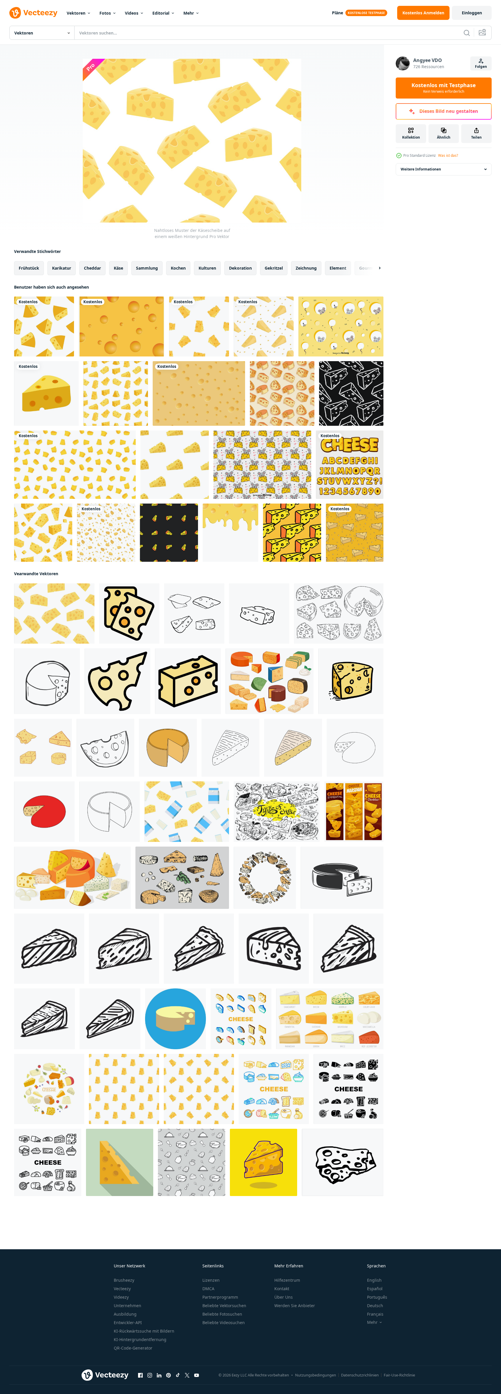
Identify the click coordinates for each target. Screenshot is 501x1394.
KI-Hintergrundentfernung (140, 1339)
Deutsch (375, 1305)
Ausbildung (125, 1314)
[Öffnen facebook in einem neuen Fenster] (140, 1375)
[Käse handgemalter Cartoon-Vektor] (43, 748)
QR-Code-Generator (133, 1348)
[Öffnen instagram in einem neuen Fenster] (149, 1375)
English (374, 1280)
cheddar (92, 268)
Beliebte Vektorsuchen (224, 1305)
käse (118, 268)
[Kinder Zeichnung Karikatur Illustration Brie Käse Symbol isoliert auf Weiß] (293, 748)
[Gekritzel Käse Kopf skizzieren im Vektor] (47, 681)
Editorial (160, 13)
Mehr (188, 13)
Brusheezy (124, 1280)
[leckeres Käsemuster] (282, 393)
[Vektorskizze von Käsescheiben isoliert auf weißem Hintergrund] (342, 1162)
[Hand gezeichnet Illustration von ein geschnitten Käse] (49, 949)
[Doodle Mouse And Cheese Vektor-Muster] (262, 464)
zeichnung (306, 268)
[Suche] (466, 32)
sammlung (147, 268)
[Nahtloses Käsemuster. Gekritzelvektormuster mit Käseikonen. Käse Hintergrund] (351, 393)
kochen (178, 268)
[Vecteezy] (33, 13)
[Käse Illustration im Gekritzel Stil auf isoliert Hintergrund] (350, 681)
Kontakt (281, 1288)
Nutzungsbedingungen (315, 1375)
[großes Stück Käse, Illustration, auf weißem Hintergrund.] (175, 1018)
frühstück (29, 268)
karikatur (61, 268)
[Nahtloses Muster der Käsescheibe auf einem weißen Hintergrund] (54, 613)
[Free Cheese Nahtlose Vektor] (199, 393)
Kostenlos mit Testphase (444, 88)
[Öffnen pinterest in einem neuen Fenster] (168, 1375)
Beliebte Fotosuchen (222, 1314)
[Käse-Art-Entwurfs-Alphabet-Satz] (349, 464)
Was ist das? (448, 155)
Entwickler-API (128, 1322)
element (338, 268)
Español (375, 1288)
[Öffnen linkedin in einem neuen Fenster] (159, 1375)
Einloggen (472, 12)
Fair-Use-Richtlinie (399, 1375)
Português (377, 1297)
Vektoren (76, 13)
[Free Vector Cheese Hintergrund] (121, 326)
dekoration (240, 268)
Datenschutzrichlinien (360, 1375)
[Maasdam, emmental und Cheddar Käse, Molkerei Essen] (353, 811)
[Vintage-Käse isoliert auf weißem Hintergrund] (342, 878)
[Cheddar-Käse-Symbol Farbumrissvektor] (188, 681)
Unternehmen (127, 1305)
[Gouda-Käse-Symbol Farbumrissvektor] (117, 681)
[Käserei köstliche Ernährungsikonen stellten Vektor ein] (241, 1018)
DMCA (208, 1288)
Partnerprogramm (220, 1297)
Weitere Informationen (421, 169)
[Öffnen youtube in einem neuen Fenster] (196, 1375)
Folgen (481, 66)
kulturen (207, 268)
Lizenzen (211, 1280)
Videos (131, 13)
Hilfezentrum (287, 1280)
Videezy (121, 1297)
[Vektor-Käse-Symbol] (46, 393)
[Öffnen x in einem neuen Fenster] (187, 1375)
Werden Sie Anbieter (294, 1305)
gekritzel (274, 268)
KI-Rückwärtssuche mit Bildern (144, 1331)
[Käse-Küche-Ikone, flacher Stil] (119, 1162)
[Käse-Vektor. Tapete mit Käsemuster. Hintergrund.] (75, 464)
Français (375, 1314)
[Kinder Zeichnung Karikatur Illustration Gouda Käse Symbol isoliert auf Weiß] (44, 811)
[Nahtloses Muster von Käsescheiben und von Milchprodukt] (186, 811)
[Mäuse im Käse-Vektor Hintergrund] (340, 326)
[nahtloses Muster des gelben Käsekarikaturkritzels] (354, 533)
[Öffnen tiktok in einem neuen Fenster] (177, 1375)
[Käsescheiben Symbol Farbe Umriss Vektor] (129, 613)
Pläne (337, 12)
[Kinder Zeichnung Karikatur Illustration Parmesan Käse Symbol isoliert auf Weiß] (168, 748)
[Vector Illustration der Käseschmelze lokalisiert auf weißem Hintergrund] (230, 533)
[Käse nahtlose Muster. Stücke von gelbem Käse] (124, 1089)
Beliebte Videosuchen (223, 1322)
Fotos (105, 13)
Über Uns (283, 1297)
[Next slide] (374, 268)
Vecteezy (122, 1288)
